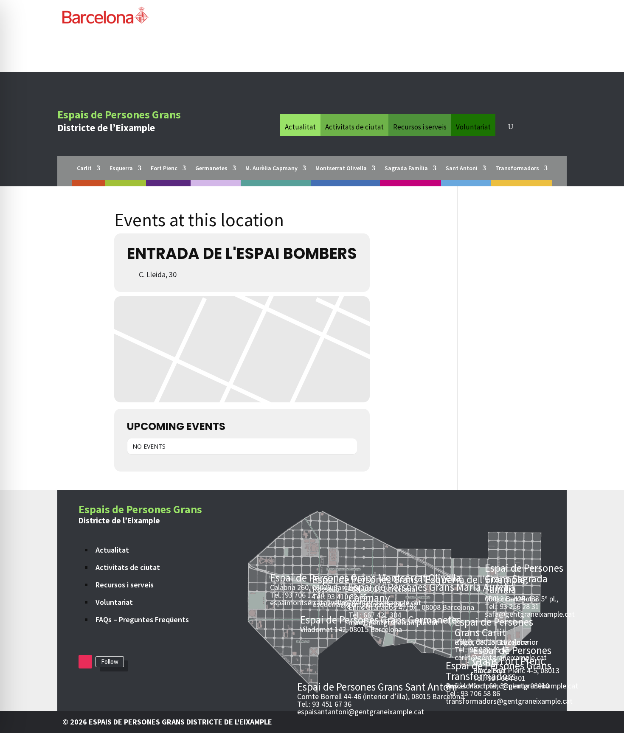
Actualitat (300, 126)
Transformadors (517, 168)
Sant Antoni (462, 168)
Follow (109, 661)
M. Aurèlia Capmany (271, 168)
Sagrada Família (406, 168)
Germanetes (211, 168)
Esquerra (121, 168)
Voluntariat (473, 126)
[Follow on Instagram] (85, 661)
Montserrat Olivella (341, 168)
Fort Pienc (164, 168)
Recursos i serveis (420, 126)
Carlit (84, 168)
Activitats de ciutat (354, 126)
